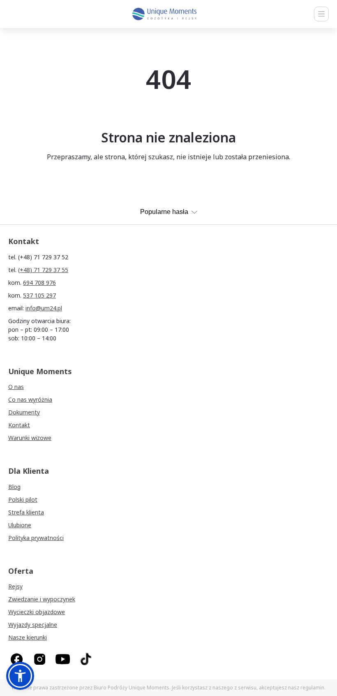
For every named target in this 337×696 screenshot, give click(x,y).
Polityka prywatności (36, 538)
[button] (20, 676)
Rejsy (15, 586)
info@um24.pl (43, 308)
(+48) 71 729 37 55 (43, 270)
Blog (14, 487)
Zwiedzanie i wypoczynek (41, 599)
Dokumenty (24, 412)
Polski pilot (22, 499)
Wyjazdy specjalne (32, 624)
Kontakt (19, 425)
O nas (16, 387)
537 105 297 (39, 295)
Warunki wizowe (29, 438)
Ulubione (19, 525)
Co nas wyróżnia (30, 399)
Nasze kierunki (27, 637)
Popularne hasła (164, 211)
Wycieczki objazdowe (36, 612)
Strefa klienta (26, 512)
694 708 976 (39, 282)
